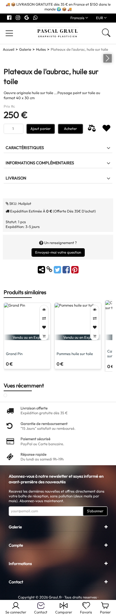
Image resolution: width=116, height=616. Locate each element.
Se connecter (15, 612)
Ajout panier (40, 128)
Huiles (41, 49)
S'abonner (95, 511)
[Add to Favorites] (44, 327)
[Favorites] (106, 129)
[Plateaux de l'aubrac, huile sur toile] (11, 395)
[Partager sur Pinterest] (75, 269)
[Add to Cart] (44, 336)
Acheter (70, 128)
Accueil (8, 49)
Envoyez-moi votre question (58, 252)
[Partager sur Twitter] (58, 269)
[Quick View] (44, 309)
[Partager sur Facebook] (67, 269)
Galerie (25, 49)
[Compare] (92, 129)
